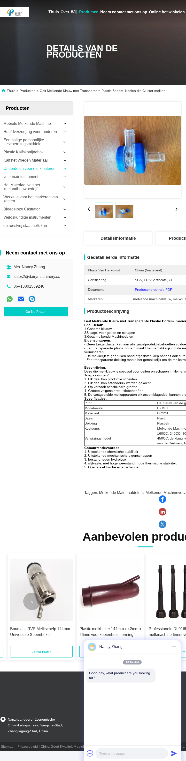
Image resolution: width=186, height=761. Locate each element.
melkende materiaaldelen (121, 493)
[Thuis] (14, 12)
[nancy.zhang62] (32, 299)
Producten (89, 12)
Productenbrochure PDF (153, 289)
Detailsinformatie (118, 238)
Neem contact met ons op (123, 12)
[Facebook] (162, 499)
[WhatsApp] (10, 299)
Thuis (53, 12)
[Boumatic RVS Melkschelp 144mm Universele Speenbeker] (41, 590)
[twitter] (162, 524)
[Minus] (174, 647)
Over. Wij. (69, 12)
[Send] (174, 753)
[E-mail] (21, 299)
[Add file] (90, 753)
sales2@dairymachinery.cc (37, 277)
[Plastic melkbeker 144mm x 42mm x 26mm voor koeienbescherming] (110, 590)
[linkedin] (162, 511)
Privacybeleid (27, 746)
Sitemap (7, 746)
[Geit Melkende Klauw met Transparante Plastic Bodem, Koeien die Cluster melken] (132, 150)
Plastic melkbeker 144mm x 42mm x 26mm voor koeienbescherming (110, 632)
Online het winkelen (167, 12)
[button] (32, 601)
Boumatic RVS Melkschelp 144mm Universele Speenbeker (40, 632)
